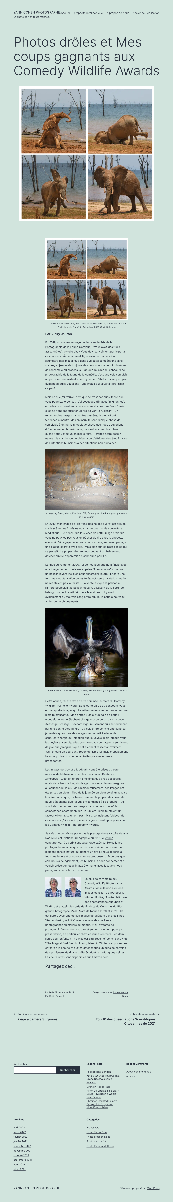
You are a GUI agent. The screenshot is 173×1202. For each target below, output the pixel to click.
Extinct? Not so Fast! (98, 1086)
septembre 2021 (23, 1159)
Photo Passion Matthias (100, 1146)
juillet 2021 (20, 1169)
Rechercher (20, 1064)
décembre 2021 (22, 1146)
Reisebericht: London (98, 1071)
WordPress (153, 1188)
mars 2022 (20, 1132)
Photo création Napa (98, 1136)
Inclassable (92, 1127)
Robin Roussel (56, 996)
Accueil (65, 13)
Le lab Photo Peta (96, 1132)
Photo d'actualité (96, 1141)
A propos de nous (118, 13)
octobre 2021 (21, 1155)
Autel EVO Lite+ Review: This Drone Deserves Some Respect (102, 1079)
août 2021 (19, 1164)
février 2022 (21, 1136)
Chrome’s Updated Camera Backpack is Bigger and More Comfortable (101, 1104)
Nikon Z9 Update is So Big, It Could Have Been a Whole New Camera (102, 1093)
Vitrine (109, 838)
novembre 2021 (22, 1150)
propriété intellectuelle (88, 13)
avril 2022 (19, 1127)
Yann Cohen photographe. (37, 12)
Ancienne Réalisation (146, 13)
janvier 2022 (21, 1141)
